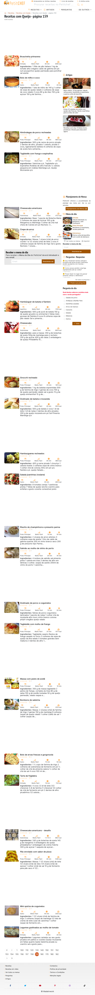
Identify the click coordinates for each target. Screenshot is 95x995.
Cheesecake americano (31, 208)
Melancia (69, 316)
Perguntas (66, 10)
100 (22, 950)
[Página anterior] (12, 950)
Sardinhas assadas (72, 304)
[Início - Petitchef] (5, 13)
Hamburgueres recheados (32, 453)
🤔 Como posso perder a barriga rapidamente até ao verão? (74, 269)
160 (42, 954)
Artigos (50, 10)
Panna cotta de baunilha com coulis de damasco (81, 236)
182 (57, 954)
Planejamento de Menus (75, 209)
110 (27, 950)
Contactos (53, 966)
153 (6, 954)
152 (57, 950)
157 (26, 954)
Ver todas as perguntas (82, 279)
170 (47, 954)
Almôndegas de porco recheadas (35, 132)
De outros (83, 10)
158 (31, 954)
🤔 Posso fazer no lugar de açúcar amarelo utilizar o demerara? (75, 274)
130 (37, 950)
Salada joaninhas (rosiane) (32, 475)
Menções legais (55, 975)
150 (47, 950)
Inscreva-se (48, 261)
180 (52, 954)
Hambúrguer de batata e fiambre (35, 302)
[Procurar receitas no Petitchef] (78, 4)
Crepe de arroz (27, 229)
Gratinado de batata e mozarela (35, 399)
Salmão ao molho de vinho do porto (37, 548)
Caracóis (69, 310)
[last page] (12, 958)
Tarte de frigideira (28, 776)
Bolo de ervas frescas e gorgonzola (36, 755)
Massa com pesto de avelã (32, 679)
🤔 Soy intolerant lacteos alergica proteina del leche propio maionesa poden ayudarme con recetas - (75, 262)
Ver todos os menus (73, 241)
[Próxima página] (7, 958)
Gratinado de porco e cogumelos (35, 603)
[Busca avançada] (82, 5)
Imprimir (86, 241)
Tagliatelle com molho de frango (35, 624)
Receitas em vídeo (11, 969)
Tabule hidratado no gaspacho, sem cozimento (80, 221)
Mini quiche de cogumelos (32, 906)
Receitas (34, 10)
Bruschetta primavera (30, 56)
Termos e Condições (57, 972)
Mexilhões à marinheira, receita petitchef (81, 228)
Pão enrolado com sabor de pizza (35, 852)
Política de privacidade (58, 969)
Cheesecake (26, 323)
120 (31, 950)
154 (11, 954)
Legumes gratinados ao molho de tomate (39, 927)
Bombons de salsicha (30, 700)
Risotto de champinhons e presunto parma (40, 527)
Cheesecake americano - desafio (35, 830)
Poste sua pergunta (77, 283)
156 (21, 954)
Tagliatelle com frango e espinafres (36, 153)
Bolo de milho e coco (30, 78)
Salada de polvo (71, 298)
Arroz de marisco (72, 307)
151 (52, 950)
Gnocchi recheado (28, 377)
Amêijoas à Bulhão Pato (74, 301)
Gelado (68, 313)
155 (16, 954)
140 (42, 950)
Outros (68, 319)
